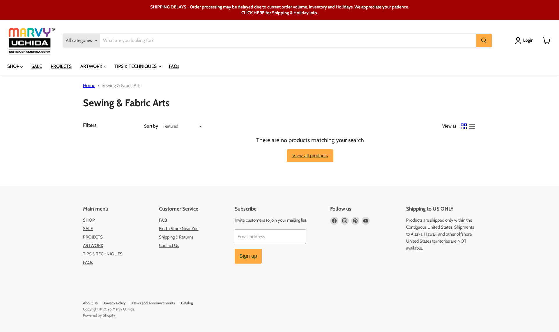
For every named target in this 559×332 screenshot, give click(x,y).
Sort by (151, 126)
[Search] (484, 40)
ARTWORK (91, 66)
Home (89, 85)
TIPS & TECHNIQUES (136, 66)
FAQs (174, 66)
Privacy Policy (115, 303)
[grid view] (464, 126)
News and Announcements (153, 303)
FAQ (163, 220)
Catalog (187, 303)
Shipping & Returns (176, 237)
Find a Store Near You (179, 228)
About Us (90, 303)
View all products (310, 155)
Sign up (248, 256)
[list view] (472, 126)
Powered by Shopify (99, 315)
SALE (36, 66)
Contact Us (169, 245)
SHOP (13, 66)
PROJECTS (61, 66)
